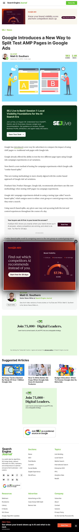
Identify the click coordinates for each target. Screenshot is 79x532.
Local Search (59, 458)
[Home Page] (17, 3)
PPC (56, 472)
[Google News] (3, 475)
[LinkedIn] (8, 475)
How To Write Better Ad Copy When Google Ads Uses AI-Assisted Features (38, 381)
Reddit (57, 478)
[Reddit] (12, 479)
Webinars (5, 498)
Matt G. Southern (19, 56)
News (30, 454)
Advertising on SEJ (34, 498)
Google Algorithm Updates (10, 516)
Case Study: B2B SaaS (35, 502)
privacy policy (49, 350)
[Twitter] (21, 475)
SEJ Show (5, 512)
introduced (18, 147)
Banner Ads (32, 505)
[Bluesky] (3, 479)
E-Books (5, 509)
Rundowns (5, 502)
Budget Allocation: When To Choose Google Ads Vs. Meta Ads (66, 380)
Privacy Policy (59, 512)
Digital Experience (34, 472)
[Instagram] (8, 479)
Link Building (59, 454)
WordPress (32, 475)
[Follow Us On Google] (39, 432)
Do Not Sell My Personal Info (64, 516)
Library (4, 505)
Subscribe (58, 498)
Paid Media (32, 461)
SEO (29, 458)
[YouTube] (12, 475)
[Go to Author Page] (5, 56)
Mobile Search (59, 461)
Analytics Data (59, 475)
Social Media (32, 468)
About (57, 502)
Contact (57, 505)
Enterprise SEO (60, 468)
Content (31, 465)
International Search (61, 465)
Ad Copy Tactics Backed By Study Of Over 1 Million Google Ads (13, 380)
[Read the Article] (13, 370)
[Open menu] (4, 3)
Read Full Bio (11, 305)
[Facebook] (17, 475)
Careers (57, 509)
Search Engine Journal (44, 298)
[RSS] (17, 479)
